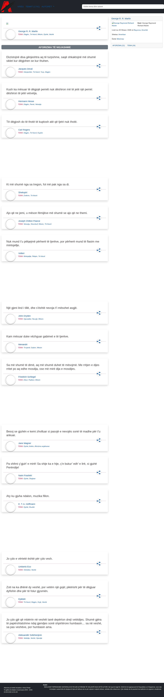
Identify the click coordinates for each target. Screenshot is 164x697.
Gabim (33, 348)
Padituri (31, 380)
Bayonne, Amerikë (141, 30)
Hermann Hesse (27, 101)
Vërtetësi (27, 570)
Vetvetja (38, 104)
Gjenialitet (27, 319)
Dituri (26, 380)
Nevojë (34, 319)
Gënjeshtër (28, 72)
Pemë (32, 104)
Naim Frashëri (26, 475)
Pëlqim (34, 256)
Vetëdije (27, 638)
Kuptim (40, 133)
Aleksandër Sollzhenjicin (31, 635)
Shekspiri (23, 192)
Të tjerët (27, 348)
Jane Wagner (25, 443)
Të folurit (33, 34)
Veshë (51, 34)
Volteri (22, 253)
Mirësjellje (27, 256)
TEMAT (33, 6)
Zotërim (27, 195)
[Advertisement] (55, 160)
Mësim (40, 34)
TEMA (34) (131, 45)
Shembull (34, 224)
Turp (42, 72)
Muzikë (32, 507)
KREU (21, 6)
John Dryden (25, 316)
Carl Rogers (25, 130)
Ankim (31, 446)
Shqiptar (32, 478)
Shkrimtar (120, 39)
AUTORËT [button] (47, 6)
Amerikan (122, 34)
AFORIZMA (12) (118, 45)
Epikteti (22, 599)
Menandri (23, 344)
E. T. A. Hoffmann (27, 504)
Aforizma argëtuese (42, 446)
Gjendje (39, 638)
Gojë (39, 602)
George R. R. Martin (29, 31)
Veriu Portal (26, 688)
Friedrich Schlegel (28, 377)
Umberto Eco (25, 566)
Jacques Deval (26, 69)
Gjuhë (46, 34)
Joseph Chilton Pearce (30, 221)
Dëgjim (26, 34)
